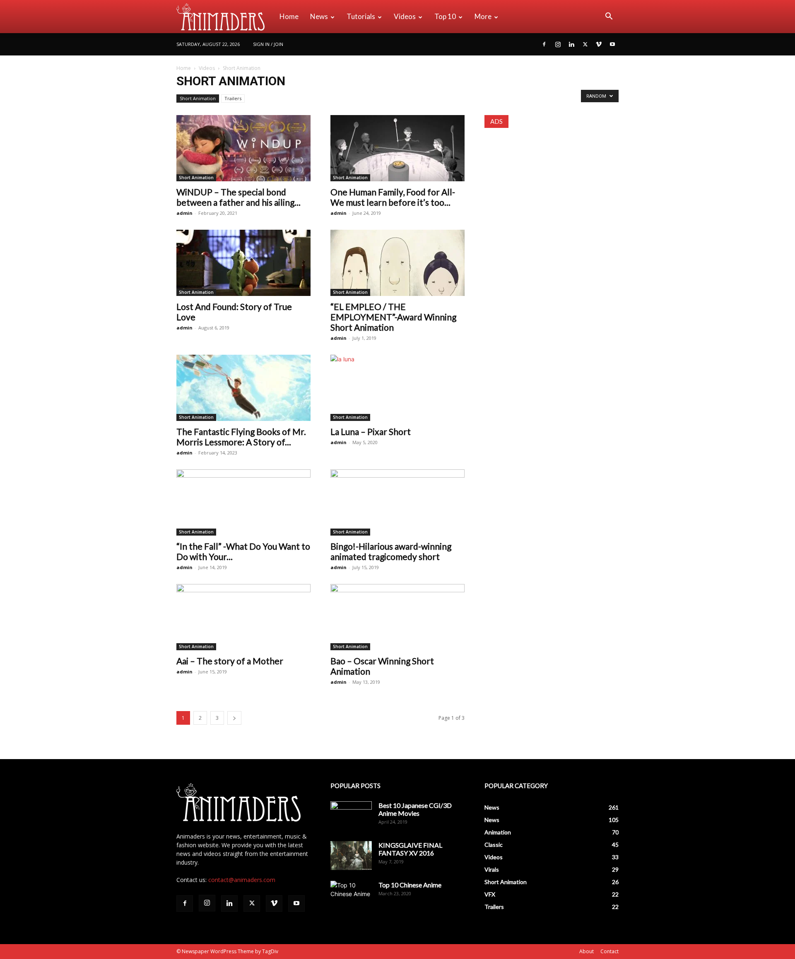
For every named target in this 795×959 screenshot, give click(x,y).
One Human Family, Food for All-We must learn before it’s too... (392, 197)
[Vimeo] (599, 44)
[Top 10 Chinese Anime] (351, 895)
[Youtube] (612, 44)
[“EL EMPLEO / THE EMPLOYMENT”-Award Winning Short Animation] (397, 263)
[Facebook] (544, 44)
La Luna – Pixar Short (370, 431)
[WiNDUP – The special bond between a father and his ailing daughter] (243, 148)
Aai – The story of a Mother (229, 661)
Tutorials (361, 16)
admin (184, 213)
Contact (609, 951)
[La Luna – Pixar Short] (397, 388)
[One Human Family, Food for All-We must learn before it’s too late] (397, 148)
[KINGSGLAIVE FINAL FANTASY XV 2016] (351, 855)
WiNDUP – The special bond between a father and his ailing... (238, 197)
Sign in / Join (268, 44)
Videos (405, 16)
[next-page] (234, 718)
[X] (585, 44)
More (483, 16)
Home (289, 16)
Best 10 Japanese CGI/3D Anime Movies (415, 809)
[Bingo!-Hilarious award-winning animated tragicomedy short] (397, 502)
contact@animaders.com (241, 880)
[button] (609, 17)
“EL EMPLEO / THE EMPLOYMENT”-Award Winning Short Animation (393, 316)
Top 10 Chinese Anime (409, 885)
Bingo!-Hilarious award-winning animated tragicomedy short (390, 551)
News (319, 16)
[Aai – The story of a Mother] (243, 617)
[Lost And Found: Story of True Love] (243, 263)
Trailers (232, 98)
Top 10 (445, 16)
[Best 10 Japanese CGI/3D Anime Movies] (351, 815)
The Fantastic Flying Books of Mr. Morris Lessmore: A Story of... (241, 436)
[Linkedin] (571, 44)
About (586, 951)
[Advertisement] (551, 190)
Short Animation (198, 98)
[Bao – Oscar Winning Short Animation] (397, 617)
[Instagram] (558, 44)
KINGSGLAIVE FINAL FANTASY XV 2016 (410, 849)
